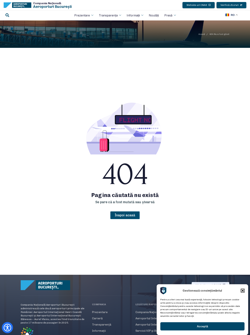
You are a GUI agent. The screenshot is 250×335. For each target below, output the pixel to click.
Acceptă (202, 326)
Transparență (101, 324)
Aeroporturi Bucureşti (52, 6)
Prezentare (82, 15)
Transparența (108, 15)
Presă (168, 15)
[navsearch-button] (7, 15)
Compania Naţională (47, 3)
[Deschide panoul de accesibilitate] (7, 327)
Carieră (97, 318)
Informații (133, 15)
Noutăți (154, 15)
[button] (243, 290)
